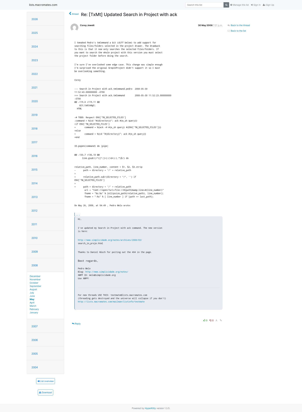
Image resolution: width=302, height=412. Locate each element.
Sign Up (269, 4)
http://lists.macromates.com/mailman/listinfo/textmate (111, 301)
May (32, 299)
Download (46, 392)
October (34, 282)
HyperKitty (150, 408)
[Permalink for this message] (221, 320)
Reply (77, 323)
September (35, 286)
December (35, 276)
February (34, 309)
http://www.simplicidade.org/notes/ (106, 271)
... (77, 214)
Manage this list (240, 4)
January (34, 312)
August (33, 289)
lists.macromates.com (43, 4)
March (33, 305)
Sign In (257, 4)
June (32, 296)
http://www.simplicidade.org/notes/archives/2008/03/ (110, 239)
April (32, 302)
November (35, 279)
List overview (46, 381)
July (32, 292)
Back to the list (238, 30)
